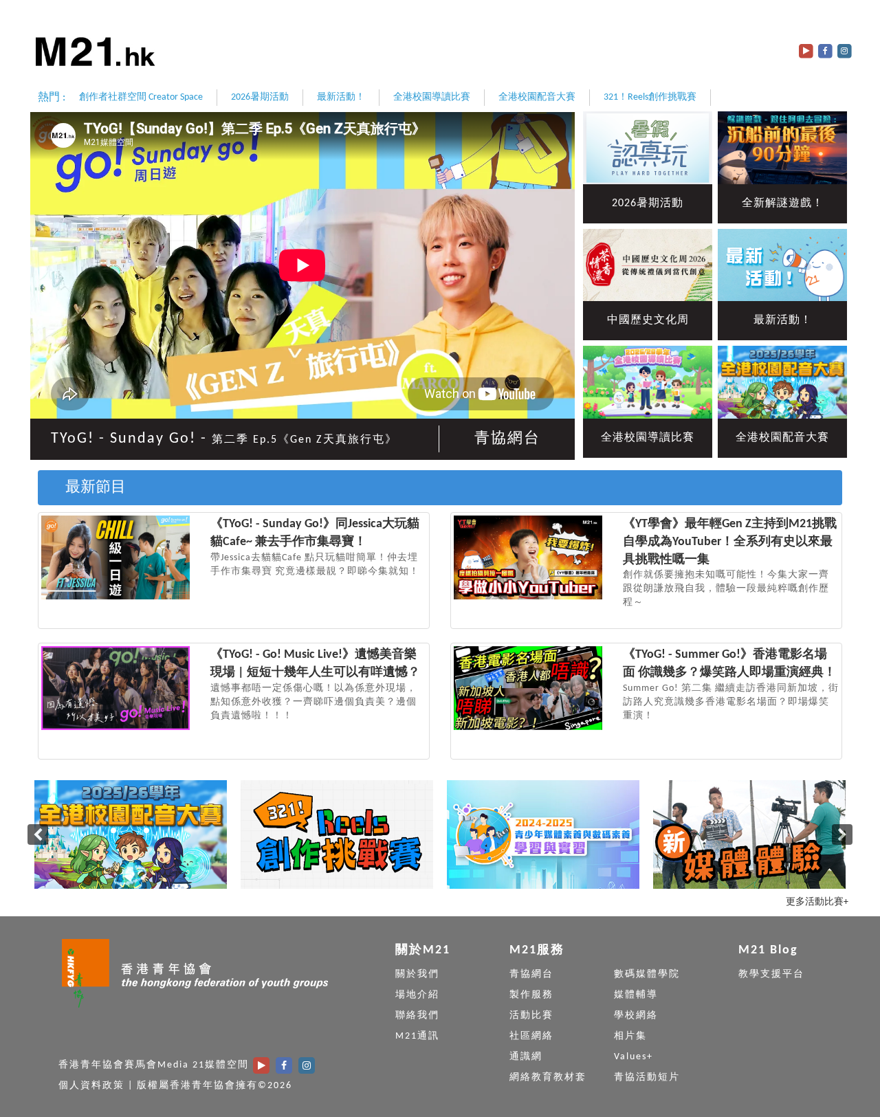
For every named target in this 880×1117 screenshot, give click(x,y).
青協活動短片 (647, 1077)
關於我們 (417, 974)
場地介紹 (417, 995)
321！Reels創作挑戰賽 (650, 97)
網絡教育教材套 (547, 1077)
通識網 (525, 1057)
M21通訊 (417, 1036)
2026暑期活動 (260, 97)
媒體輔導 (636, 995)
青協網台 (507, 439)
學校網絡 (636, 1015)
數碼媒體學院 (647, 974)
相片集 (630, 1036)
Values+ (633, 1057)
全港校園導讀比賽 (431, 97)
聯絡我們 (417, 1015)
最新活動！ (341, 97)
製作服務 (531, 995)
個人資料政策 (91, 1086)
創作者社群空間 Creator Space (141, 97)
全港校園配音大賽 (536, 97)
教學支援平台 (771, 974)
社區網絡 (531, 1036)
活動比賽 (531, 1015)
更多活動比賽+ (817, 902)
